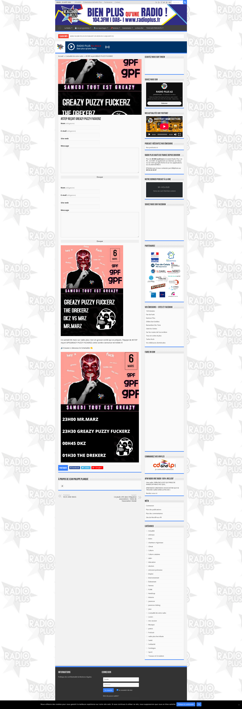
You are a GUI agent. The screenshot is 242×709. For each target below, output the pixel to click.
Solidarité (151, 644)
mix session (152, 621)
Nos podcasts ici (152, 147)
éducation (152, 562)
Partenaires (108, 2)
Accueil (59, 27)
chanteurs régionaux (155, 543)
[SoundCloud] (169, 2)
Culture (151, 550)
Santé (150, 640)
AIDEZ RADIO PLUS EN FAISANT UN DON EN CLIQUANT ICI (92, 36)
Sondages (152, 648)
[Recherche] (185, 2)
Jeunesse (151, 601)
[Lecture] (149, 134)
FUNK (150, 589)
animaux (151, 535)
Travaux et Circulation (156, 656)
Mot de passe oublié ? (111, 696)
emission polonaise (155, 570)
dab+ (150, 558)
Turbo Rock (150, 339)
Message (65, 146)
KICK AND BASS (69, 496)
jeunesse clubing (154, 605)
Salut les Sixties (151, 329)
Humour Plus (150, 318)
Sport (150, 652)
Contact (117, 2)
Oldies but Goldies (152, 322)
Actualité (78, 2)
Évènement (152, 582)
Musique (151, 625)
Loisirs (150, 617)
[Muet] (175, 134)
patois (150, 629)
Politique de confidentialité (186, 704)
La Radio (68, 28)
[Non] (239, 704)
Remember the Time (153, 325)
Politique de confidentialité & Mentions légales (75, 677)
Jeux (150, 609)
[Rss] (156, 2)
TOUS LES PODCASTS (154, 28)
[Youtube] (167, 2)
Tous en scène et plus (153, 336)
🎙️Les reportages (100, 28)
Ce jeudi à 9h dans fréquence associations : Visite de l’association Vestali (125, 498)
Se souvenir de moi (125, 690)
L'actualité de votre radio (74, 56)
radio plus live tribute (156, 636)
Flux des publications (153, 510)
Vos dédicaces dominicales (155, 343)
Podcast (151, 632)
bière (150, 539)
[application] (164, 126)
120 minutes (150, 311)
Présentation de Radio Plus (92, 2)
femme (151, 586)
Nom (67, 123)
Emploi (150, 574)
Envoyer (100, 177)
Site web (65, 138)
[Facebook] (161, 2)
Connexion (150, 506)
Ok (199, 704)
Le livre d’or (139, 28)
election (151, 566)
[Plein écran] (179, 134)
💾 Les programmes (82, 28)
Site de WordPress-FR (154, 517)
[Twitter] (164, 2)
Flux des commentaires (154, 513)
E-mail (68, 131)
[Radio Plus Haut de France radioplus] (121, 14)
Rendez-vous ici (151, 493)
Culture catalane (154, 554)
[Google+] (159, 2)
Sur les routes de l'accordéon (156, 332)
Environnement (153, 578)
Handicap (151, 593)
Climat (150, 546)
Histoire (151, 597)
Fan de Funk (150, 314)
